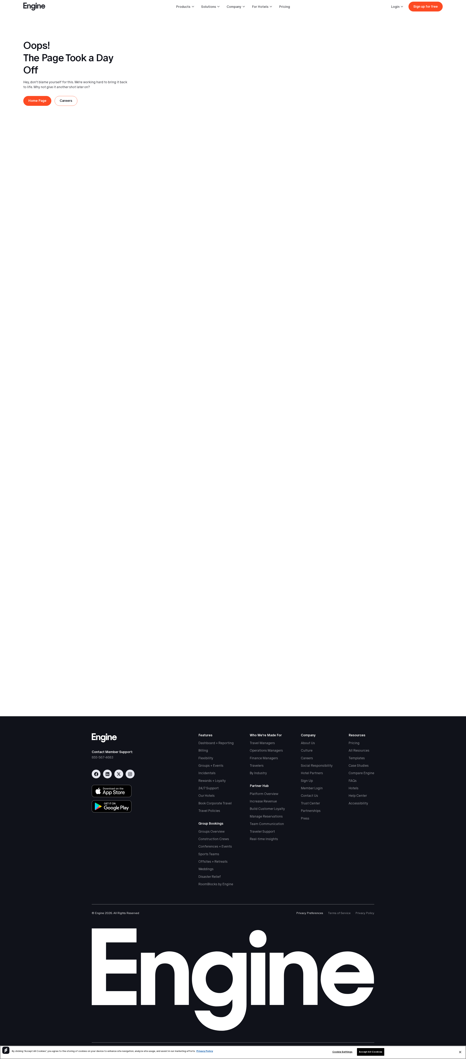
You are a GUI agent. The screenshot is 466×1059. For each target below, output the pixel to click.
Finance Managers (264, 758)
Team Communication (267, 824)
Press (305, 818)
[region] (233, 1052)
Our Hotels (206, 795)
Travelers (257, 765)
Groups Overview (211, 831)
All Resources (359, 750)
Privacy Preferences (309, 913)
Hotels (353, 788)
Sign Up (307, 781)
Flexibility (205, 758)
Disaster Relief (209, 877)
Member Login (312, 788)
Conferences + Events (215, 846)
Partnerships (311, 811)
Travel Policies (209, 811)
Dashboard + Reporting (216, 743)
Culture (307, 750)
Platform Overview (264, 794)
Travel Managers (262, 743)
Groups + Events (210, 765)
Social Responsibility (317, 765)
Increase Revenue (263, 801)
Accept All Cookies (370, 1051)
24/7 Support (208, 788)
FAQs (353, 781)
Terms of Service (339, 913)
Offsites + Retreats (213, 861)
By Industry (258, 773)
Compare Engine (361, 773)
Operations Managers (266, 750)
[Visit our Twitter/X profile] (118, 774)
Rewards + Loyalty (212, 781)
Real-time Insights (264, 839)
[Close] (460, 1052)
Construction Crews (213, 839)
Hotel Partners (312, 773)
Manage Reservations (266, 816)
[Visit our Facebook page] (96, 774)
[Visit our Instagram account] (130, 774)
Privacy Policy (365, 913)
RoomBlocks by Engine (215, 884)
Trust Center (310, 803)
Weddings (206, 869)
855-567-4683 (102, 757)
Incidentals (207, 773)
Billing (203, 750)
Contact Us (309, 795)
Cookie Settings (342, 1051)
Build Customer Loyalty (267, 809)
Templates (357, 758)
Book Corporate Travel (215, 803)
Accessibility (358, 803)
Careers (307, 758)
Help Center (358, 795)
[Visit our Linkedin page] (107, 774)
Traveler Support (262, 831)
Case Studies (359, 765)
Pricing (284, 7)
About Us (308, 743)
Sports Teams (208, 854)
